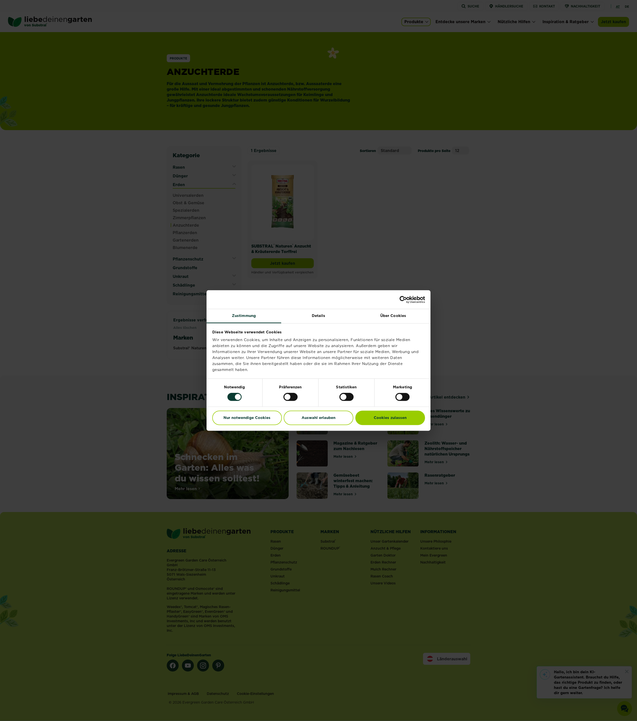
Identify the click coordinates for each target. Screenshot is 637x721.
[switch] (290, 397)
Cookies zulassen (390, 417)
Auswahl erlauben (318, 417)
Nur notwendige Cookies (246, 417)
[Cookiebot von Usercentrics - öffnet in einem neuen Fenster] (403, 299)
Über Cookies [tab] (393, 315)
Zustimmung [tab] (244, 315)
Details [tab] (318, 315)
